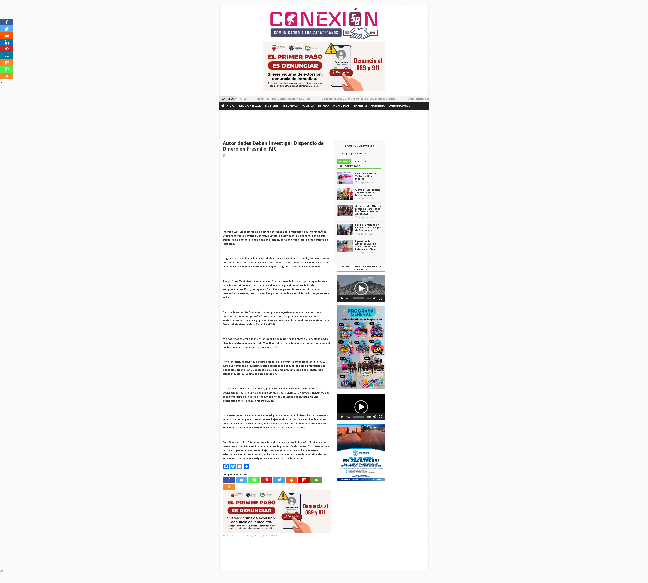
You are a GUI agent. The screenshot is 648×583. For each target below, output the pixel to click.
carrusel (230, 535)
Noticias (271, 105)
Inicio (230, 105)
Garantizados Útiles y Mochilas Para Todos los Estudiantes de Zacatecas (348, 98)
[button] (361, 288)
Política (308, 105)
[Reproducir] (342, 298)
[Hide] (1, 82)
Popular (360, 161)
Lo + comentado (349, 166)
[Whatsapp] (254, 480)
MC (236, 535)
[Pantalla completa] (380, 298)
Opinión (227, 113)
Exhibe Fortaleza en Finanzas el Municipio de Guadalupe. (426, 98)
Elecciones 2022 (249, 105)
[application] (361, 288)
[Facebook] (229, 480)
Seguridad (290, 105)
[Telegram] (279, 480)
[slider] (358, 298)
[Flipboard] (304, 480)
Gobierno (378, 105)
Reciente (344, 161)
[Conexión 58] (324, 23)
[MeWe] (7, 55)
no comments (272, 535)
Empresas (360, 105)
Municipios (341, 105)
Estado (323, 105)
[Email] (316, 480)
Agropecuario (400, 105)
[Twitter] (241, 480)
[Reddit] (291, 480)
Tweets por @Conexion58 (352, 153)
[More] (229, 487)
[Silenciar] (375, 298)
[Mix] (7, 62)
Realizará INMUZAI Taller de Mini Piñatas (366, 176)
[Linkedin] (7, 42)
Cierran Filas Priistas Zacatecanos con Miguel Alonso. (273, 98)
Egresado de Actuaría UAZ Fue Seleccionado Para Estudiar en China (366, 245)
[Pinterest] (266, 480)
